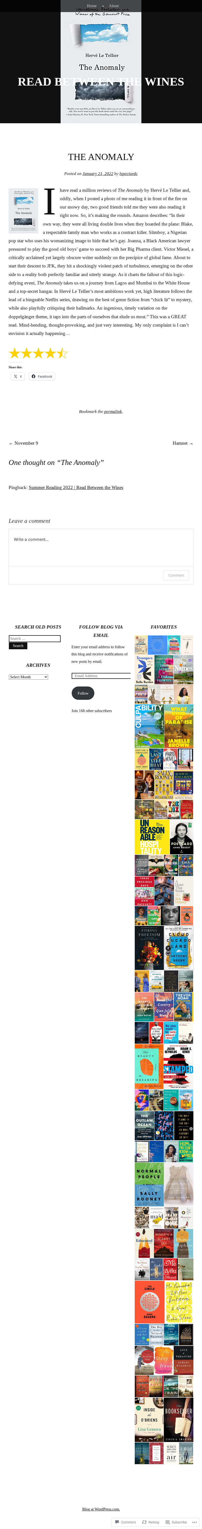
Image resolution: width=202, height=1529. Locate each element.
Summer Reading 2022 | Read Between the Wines (76, 487)
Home (92, 6)
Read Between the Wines (101, 81)
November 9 (23, 443)
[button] (140, 645)
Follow (83, 693)
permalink (113, 411)
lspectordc (128, 173)
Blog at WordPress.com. (101, 1509)
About (114, 6)
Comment (176, 575)
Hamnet (183, 443)
